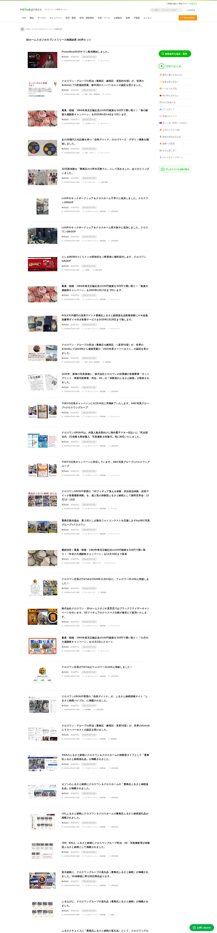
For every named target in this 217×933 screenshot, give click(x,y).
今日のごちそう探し (171, 130)
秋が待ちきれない (170, 95)
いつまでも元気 (169, 88)
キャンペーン (55, 18)
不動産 (137, 18)
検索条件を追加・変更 (176, 54)
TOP (24, 18)
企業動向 (118, 18)
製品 (32, 18)
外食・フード (104, 18)
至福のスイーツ (169, 116)
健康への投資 (168, 143)
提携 (128, 18)
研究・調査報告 (87, 18)
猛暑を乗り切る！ (170, 82)
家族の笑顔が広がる (171, 137)
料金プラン (183, 4)
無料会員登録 (187, 18)
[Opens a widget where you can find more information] (202, 928)
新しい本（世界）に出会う (174, 123)
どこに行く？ (168, 109)
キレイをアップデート (172, 157)
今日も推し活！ (169, 150)
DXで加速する (169, 102)
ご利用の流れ (171, 4)
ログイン (193, 4)
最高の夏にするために (172, 75)
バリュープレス (30, 10)
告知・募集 (71, 18)
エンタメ (147, 18)
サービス (41, 18)
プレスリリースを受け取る (177, 169)
